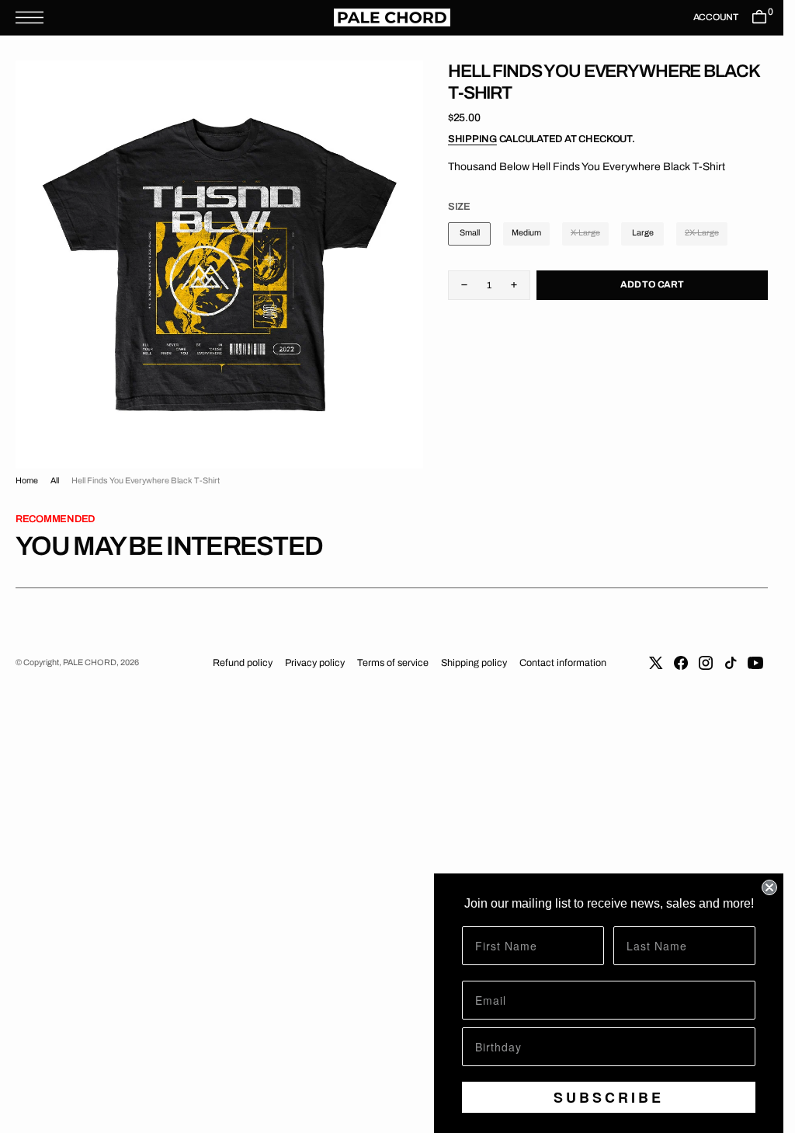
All (54, 480)
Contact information (562, 662)
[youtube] (755, 662)
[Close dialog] (769, 887)
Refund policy (243, 662)
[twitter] (656, 662)
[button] (33, 17)
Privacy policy (315, 662)
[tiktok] (730, 662)
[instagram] (705, 662)
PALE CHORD (89, 662)
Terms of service (393, 662)
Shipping (472, 139)
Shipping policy (474, 662)
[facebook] (680, 662)
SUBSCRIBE (609, 1097)
